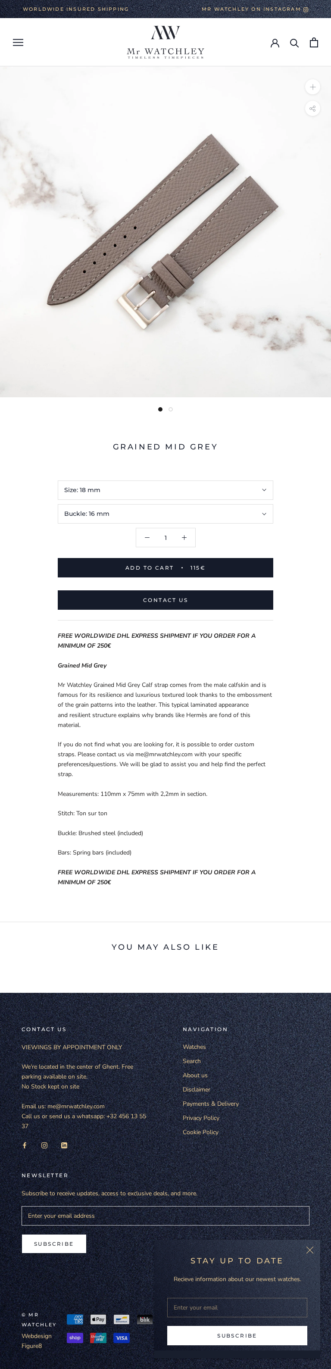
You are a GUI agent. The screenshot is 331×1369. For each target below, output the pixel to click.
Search (192, 1061)
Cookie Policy (201, 1132)
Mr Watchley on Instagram (252, 9)
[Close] (310, 1250)
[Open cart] (314, 42)
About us (195, 1075)
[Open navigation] (18, 42)
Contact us (165, 600)
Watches (194, 1047)
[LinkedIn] (64, 1145)
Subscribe (237, 1335)
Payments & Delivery (211, 1104)
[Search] (294, 42)
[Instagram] (44, 1145)
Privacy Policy (201, 1118)
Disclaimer (196, 1089)
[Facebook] (25, 1145)
